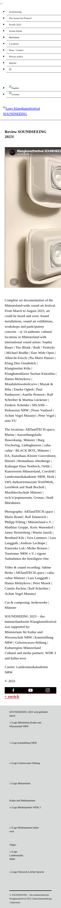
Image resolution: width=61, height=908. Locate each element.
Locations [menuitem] (14, 44)
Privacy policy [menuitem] (16, 56)
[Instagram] (47, 690)
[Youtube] (30, 690)
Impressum (15, 902)
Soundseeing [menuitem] (15, 12)
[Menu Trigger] (1, 3)
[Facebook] (13, 690)
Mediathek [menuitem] (14, 37)
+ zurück (12, 696)
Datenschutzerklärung (42, 898)
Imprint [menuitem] (12, 63)
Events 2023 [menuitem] (15, 24)
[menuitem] (33, 69)
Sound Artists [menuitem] (15, 31)
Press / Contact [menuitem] (16, 50)
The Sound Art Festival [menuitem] (20, 18)
